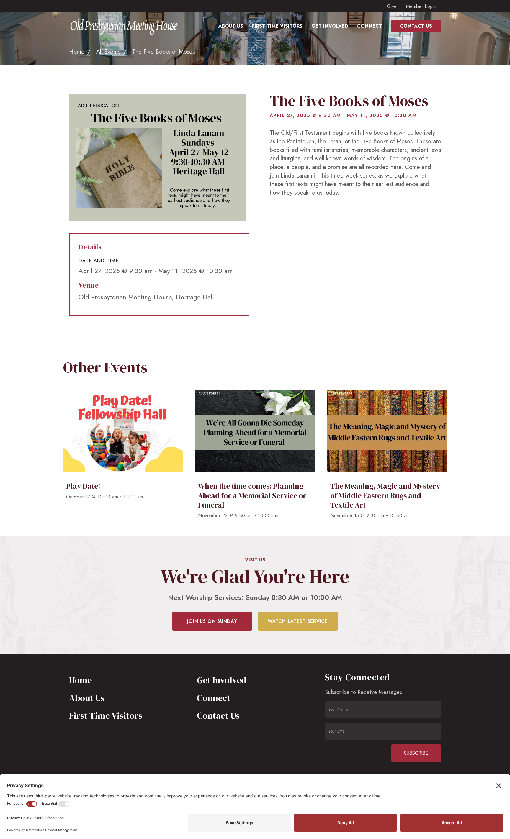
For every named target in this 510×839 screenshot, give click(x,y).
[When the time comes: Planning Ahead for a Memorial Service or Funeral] (255, 457)
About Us (86, 698)
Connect (213, 698)
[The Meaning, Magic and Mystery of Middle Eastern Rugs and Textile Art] (387, 457)
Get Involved (221, 680)
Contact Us (218, 716)
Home (76, 51)
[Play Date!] (123, 457)
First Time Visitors (105, 716)
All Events (108, 51)
